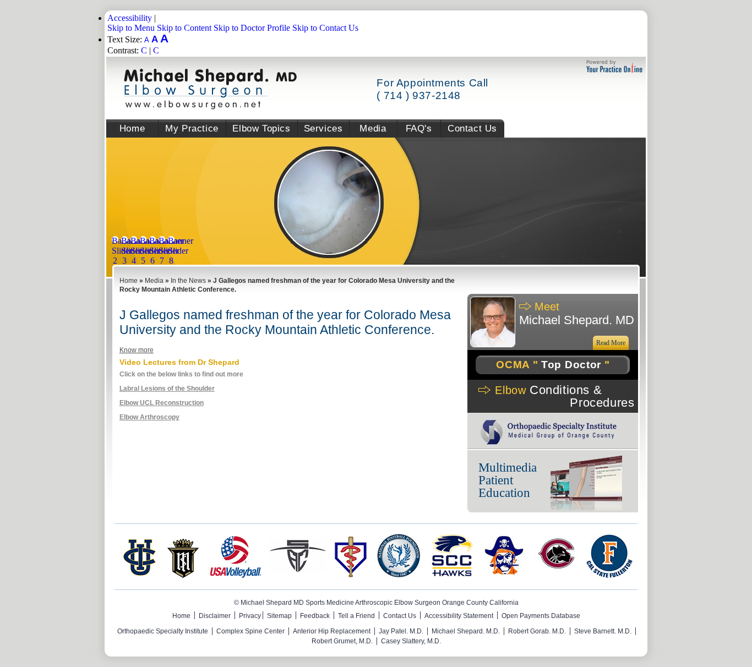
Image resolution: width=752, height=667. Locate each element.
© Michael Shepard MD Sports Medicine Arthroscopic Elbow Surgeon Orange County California (376, 602)
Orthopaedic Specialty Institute (162, 631)
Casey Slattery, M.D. (411, 641)
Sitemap (279, 616)
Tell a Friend (356, 616)
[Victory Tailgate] (556, 574)
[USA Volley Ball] (236, 574)
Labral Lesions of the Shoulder (167, 388)
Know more (136, 350)
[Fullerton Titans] (609, 574)
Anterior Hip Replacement (331, 631)
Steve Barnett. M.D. (602, 631)
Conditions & (564, 396)
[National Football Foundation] (398, 574)
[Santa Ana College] (297, 574)
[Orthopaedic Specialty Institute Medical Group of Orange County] (548, 443)
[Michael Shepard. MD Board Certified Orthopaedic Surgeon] (210, 106)
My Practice (192, 128)
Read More (610, 343)
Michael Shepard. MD (576, 313)
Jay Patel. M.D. (401, 631)
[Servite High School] (183, 574)
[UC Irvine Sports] (138, 574)
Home (132, 128)
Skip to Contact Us (325, 27)
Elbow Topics (261, 128)
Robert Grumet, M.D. (342, 641)
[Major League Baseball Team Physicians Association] (350, 574)
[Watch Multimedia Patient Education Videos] (586, 484)
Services (323, 128)
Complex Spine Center (250, 631)
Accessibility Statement (458, 616)
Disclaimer (215, 616)
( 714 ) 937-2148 (419, 95)
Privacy (250, 616)
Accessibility (129, 18)
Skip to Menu (131, 27)
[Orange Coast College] (504, 574)
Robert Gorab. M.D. (537, 631)
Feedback (315, 616)
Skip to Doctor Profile (252, 27)
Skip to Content (184, 27)
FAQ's (419, 128)
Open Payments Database (541, 616)
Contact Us (472, 128)
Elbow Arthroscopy (149, 417)
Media (372, 128)
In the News (188, 281)
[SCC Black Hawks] (451, 574)
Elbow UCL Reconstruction (161, 403)
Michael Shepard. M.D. (466, 631)
